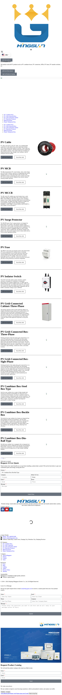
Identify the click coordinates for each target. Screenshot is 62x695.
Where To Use (34, 475)
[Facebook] (3, 509)
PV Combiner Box (8, 114)
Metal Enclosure (8, 120)
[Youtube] (7, 509)
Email (2, 479)
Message (3, 484)
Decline (3, 691)
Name (2, 594)
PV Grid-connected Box (10, 116)
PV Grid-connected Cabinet (11, 117)
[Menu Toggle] (31, 49)
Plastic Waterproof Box (10, 122)
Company (3, 475)
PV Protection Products (10, 119)
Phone (32, 479)
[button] (2, 51)
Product (3, 470)
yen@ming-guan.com (26, 588)
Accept (8, 691)
